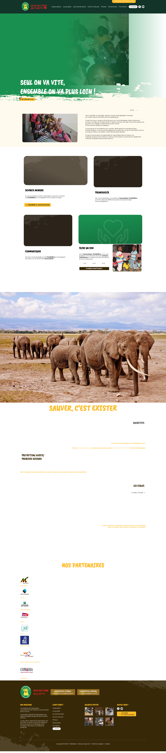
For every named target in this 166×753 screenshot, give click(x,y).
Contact (133, 7)
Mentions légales (97, 744)
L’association (56, 7)
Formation (123, 7)
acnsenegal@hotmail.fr (88, 692)
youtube (143, 6)
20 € (94, 263)
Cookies (107, 744)
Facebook (139, 6)
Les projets (67, 7)
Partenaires (112, 7)
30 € (103, 263)
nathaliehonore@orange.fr (63, 692)
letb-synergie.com (84, 744)
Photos (103, 7)
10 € (84, 263)
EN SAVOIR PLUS (101, 208)
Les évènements (79, 7)
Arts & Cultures (93, 7)
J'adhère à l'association (127, 714)
